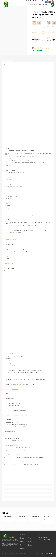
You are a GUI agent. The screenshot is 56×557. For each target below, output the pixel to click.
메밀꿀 (29, 537)
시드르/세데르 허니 (39, 47)
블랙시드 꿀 (22, 538)
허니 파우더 (30, 541)
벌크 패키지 (30, 538)
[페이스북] (46, 2)
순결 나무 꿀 (22, 540)
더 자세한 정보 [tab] (9, 60)
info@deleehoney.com (43, 537)
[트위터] (48, 2)
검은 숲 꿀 (21, 537)
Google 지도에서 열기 (41, 541)
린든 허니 (29, 542)
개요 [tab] (4, 60)
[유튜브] (50, 2)
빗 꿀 (29, 540)
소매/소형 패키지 (30, 545)
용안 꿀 (21, 544)
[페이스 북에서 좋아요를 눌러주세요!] (49, 553)
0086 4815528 (22, 0)
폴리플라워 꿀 (30, 544)
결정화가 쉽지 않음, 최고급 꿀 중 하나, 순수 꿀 (41, 48)
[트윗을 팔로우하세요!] (51, 553)
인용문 (52, 5)
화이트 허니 (22, 548)
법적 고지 (37, 553)
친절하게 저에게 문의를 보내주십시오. (35, 469)
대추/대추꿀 (22, 542)
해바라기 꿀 (30, 546)
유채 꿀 (21, 545)
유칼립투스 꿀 (22, 541)
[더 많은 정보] (12, 521)
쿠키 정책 (41, 553)
